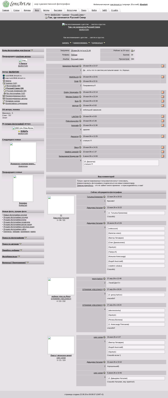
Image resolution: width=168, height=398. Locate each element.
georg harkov (97, 279)
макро (33, 231)
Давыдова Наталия (61, 218)
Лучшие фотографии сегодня (15, 217)
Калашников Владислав (69, 156)
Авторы (46, 10)
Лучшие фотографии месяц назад (17, 224)
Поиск (83, 10)
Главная (5, 10)
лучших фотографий (14, 124)
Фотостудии (72, 10)
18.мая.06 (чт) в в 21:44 (81, 50)
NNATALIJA (74, 77)
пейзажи (16, 231)
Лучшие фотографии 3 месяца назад (18, 227)
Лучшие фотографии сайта (14, 229)
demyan (75, 106)
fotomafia (75, 125)
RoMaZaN (23, 205)
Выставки (58, 10)
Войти (94, 10)
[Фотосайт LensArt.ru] (37, 8)
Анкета (8, 81)
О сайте (114, 10)
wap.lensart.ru (116, 4)
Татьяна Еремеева (95, 197)
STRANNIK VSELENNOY (61, 299)
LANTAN (75, 117)
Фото (37, 10)
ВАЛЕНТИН (55, 15)
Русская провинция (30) (16, 91)
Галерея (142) (11, 83)
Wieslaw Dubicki (72, 97)
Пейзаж (74, 55)
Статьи (16, 10)
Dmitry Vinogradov (71, 92)
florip (77, 101)
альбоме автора (23, 56)
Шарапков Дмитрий (71, 66)
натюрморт (25, 231)
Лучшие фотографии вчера (14, 220)
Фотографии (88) (13, 86)
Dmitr (76, 81)
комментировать (80, 43)
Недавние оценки (12, 101)
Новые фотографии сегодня (15, 215)
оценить (65, 43)
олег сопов (61, 358)
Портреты (7, 231)
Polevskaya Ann (72, 121)
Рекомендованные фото (15, 96)
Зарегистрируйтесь (85, 185)
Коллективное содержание (16, 103)
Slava (76, 147)
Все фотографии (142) (15, 93)
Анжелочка (23, 166)
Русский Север (77, 15)
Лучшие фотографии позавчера (16, 222)
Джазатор (75, 136)
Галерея (65, 15)
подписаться (97, 43)
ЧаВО (104, 10)
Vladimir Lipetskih (72, 152)
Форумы (27, 10)
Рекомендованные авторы (16, 98)
